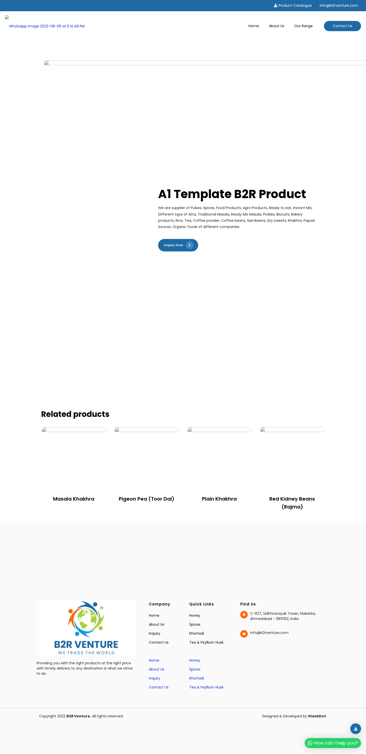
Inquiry (154, 633)
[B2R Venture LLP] (45, 26)
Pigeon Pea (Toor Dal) (146, 498)
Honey (194, 615)
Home (154, 615)
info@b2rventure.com (339, 5)
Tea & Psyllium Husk (206, 642)
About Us (156, 624)
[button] (166, 651)
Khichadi (196, 633)
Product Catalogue (295, 5)
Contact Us (342, 25)
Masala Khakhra (73, 498)
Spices (194, 624)
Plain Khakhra (219, 498)
